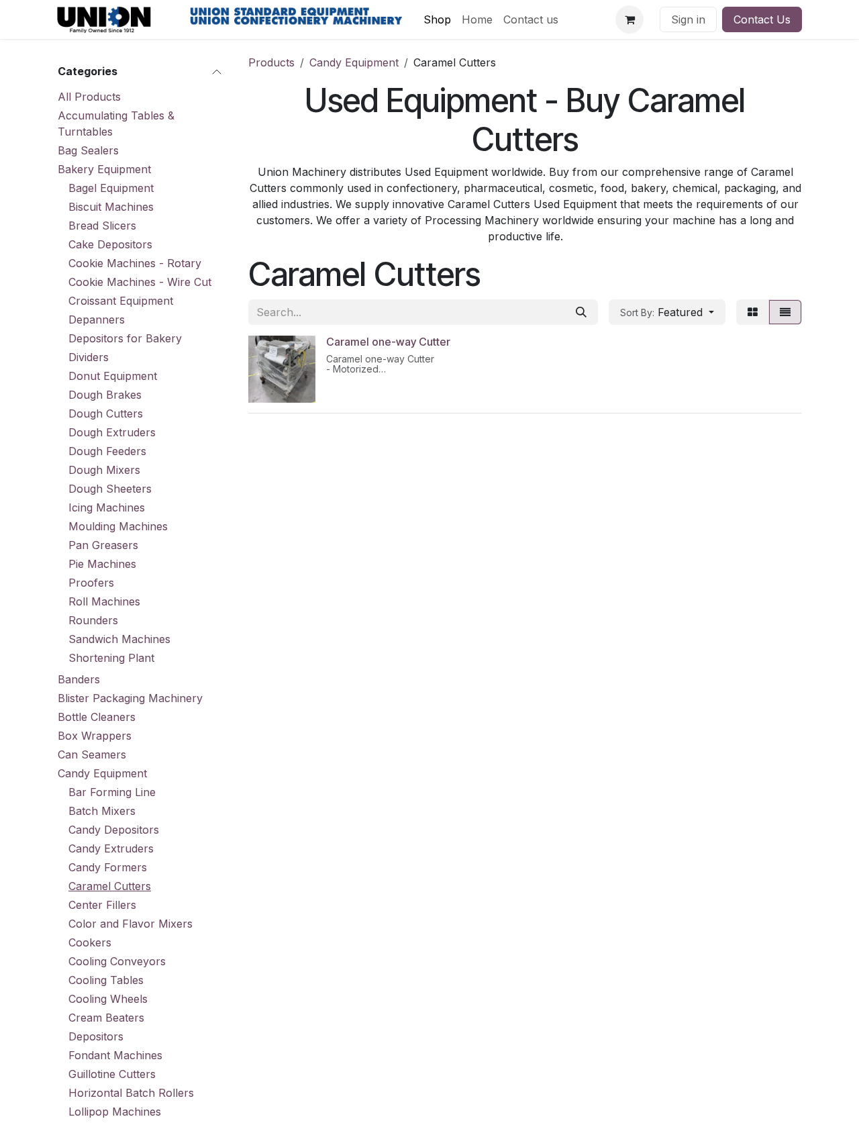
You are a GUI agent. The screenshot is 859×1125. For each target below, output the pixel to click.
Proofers (91, 582)
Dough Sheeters (110, 488)
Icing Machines (106, 507)
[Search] (581, 312)
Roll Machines (104, 601)
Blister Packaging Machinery (130, 698)
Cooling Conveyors (117, 961)
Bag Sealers (88, 150)
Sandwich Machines (119, 639)
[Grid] (752, 312)
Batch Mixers (102, 811)
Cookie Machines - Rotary (134, 263)
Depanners (96, 319)
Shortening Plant (111, 658)
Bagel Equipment (111, 188)
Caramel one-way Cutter (388, 341)
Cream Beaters (106, 1017)
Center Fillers (102, 905)
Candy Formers (107, 867)
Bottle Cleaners (97, 717)
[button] (667, 312)
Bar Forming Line (112, 792)
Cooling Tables (106, 980)
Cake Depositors (110, 244)
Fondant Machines (115, 1055)
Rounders (93, 620)
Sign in (688, 19)
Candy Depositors (113, 829)
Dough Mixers (104, 470)
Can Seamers (92, 754)
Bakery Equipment (104, 169)
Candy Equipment (102, 773)
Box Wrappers (95, 735)
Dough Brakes (105, 394)
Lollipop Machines (114, 1111)
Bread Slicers (102, 225)
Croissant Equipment (120, 300)
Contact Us (762, 19)
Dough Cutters (105, 413)
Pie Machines (102, 564)
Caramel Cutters (109, 886)
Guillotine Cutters (112, 1074)
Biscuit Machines (111, 206)
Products (271, 62)
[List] (785, 312)
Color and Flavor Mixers (130, 923)
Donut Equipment (112, 376)
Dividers (88, 357)
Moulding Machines (118, 526)
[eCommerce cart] (629, 19)
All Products (89, 96)
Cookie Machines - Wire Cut (139, 282)
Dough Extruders (112, 432)
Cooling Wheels (108, 999)
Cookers (89, 942)
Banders (79, 679)
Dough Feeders (107, 451)
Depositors (95, 1036)
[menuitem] (437, 19)
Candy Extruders (111, 848)
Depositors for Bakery (125, 338)
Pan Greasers (103, 545)
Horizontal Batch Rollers (131, 1092)
